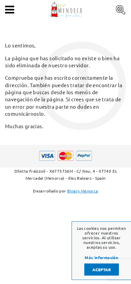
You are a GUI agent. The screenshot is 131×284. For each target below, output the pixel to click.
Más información (101, 257)
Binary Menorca (82, 190)
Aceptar (101, 269)
